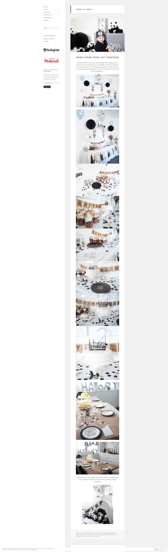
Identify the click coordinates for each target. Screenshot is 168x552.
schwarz (84, 536)
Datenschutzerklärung (48, 38)
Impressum (46, 41)
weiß (87, 536)
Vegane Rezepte (47, 14)
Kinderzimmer (46, 12)
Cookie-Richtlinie (34, 549)
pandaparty (78, 536)
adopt (98, 533)
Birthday (110, 533)
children (78, 534)
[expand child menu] (59, 9)
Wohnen (45, 9)
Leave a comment (95, 536)
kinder (97, 534)
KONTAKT (45, 20)
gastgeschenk (83, 534)
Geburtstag (90, 534)
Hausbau (45, 6)
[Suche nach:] (51, 28)
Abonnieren (47, 86)
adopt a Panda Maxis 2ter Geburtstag (97, 57)
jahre (94, 534)
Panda (115, 534)
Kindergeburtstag (47, 17)
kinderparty (111, 534)
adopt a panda (103, 533)
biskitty (113, 533)
